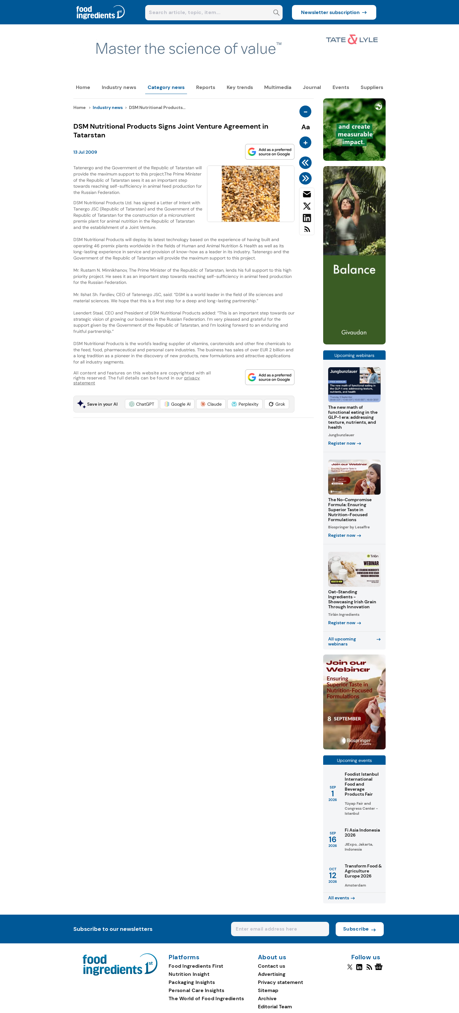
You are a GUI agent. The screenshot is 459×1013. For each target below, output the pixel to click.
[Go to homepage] (120, 974)
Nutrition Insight (189, 974)
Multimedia (277, 87)
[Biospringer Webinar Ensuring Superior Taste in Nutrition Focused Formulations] (354, 748)
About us (272, 957)
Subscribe (356, 929)
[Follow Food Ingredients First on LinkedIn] (359, 970)
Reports (205, 87)
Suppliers (372, 87)
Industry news (119, 87)
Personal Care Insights (197, 990)
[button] (141, 404)
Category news (166, 87)
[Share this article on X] (306, 207)
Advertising (271, 974)
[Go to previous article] (306, 162)
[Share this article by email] (306, 195)
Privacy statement (280, 982)
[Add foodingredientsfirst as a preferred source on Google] (269, 152)
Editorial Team (275, 1007)
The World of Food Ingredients (206, 998)
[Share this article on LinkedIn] (306, 219)
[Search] (276, 13)
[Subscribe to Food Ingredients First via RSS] (306, 231)
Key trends (240, 87)
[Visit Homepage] (100, 23)
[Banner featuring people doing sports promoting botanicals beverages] (354, 343)
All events (338, 897)
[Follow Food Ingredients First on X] (350, 970)
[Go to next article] (306, 178)
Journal (312, 87)
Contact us (271, 966)
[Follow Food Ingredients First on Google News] (379, 970)
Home (83, 87)
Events (341, 87)
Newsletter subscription (330, 12)
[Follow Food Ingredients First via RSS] (369, 970)
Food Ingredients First (196, 966)
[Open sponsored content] (229, 75)
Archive (267, 998)
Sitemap (268, 990)
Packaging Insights (192, 982)
